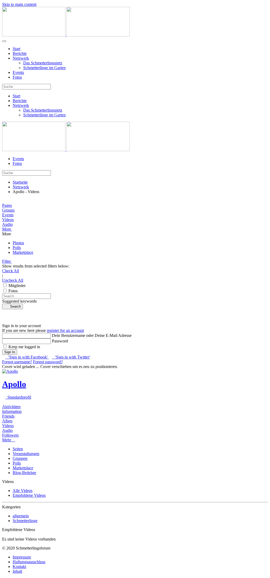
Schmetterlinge (25, 520)
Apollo (14, 384)
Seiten (18, 449)
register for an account (65, 330)
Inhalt (17, 571)
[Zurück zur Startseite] (66, 35)
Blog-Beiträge (24, 472)
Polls (17, 463)
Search (14, 306)
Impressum (22, 557)
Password (60, 341)
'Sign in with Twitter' (71, 357)
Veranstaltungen (26, 453)
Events (18, 72)
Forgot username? (17, 362)
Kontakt (19, 566)
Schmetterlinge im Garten (44, 67)
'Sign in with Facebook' (27, 357)
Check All (10, 271)
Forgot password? (48, 362)
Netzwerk (21, 58)
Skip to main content (19, 4)
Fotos (17, 77)
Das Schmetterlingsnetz (42, 63)
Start (16, 48)
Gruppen (20, 458)
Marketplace (23, 468)
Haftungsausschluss (29, 562)
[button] (135, 229)
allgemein (21, 516)
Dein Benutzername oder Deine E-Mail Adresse (92, 335)
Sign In (9, 352)
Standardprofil (18, 397)
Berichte (20, 53)
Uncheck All (12, 280)
